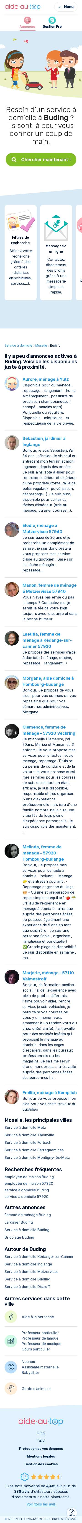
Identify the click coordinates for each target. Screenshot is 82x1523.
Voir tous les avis (41, 1504)
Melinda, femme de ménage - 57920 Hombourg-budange (43, 853)
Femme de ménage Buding (28, 1214)
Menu (69, 7)
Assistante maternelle (40, 1367)
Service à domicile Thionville (29, 1135)
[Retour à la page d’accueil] (23, 7)
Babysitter (30, 1372)
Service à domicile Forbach (28, 1142)
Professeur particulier (40, 1332)
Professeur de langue (40, 1338)
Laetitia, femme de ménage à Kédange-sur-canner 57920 (47, 640)
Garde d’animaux (36, 1388)
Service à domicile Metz (25, 1127)
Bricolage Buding (19, 1237)
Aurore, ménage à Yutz (46, 379)
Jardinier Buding (19, 1222)
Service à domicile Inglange (28, 1264)
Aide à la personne (38, 1317)
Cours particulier (36, 1349)
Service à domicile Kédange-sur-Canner (39, 1256)
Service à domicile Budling (27, 1279)
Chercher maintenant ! (46, 159)
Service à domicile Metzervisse (32, 1271)
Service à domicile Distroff (27, 1286)
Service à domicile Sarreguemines (34, 1150)
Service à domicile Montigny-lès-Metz (37, 1157)
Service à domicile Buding (27, 1229)
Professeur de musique (42, 1343)
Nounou (28, 1361)
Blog (41, 1433)
